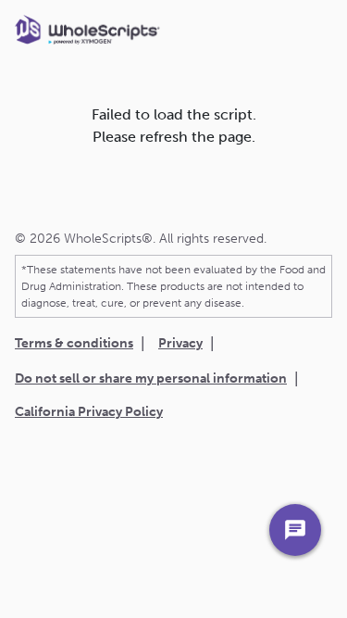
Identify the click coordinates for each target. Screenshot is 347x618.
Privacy (180, 343)
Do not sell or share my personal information (151, 378)
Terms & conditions (74, 343)
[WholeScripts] (87, 37)
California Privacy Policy (89, 412)
